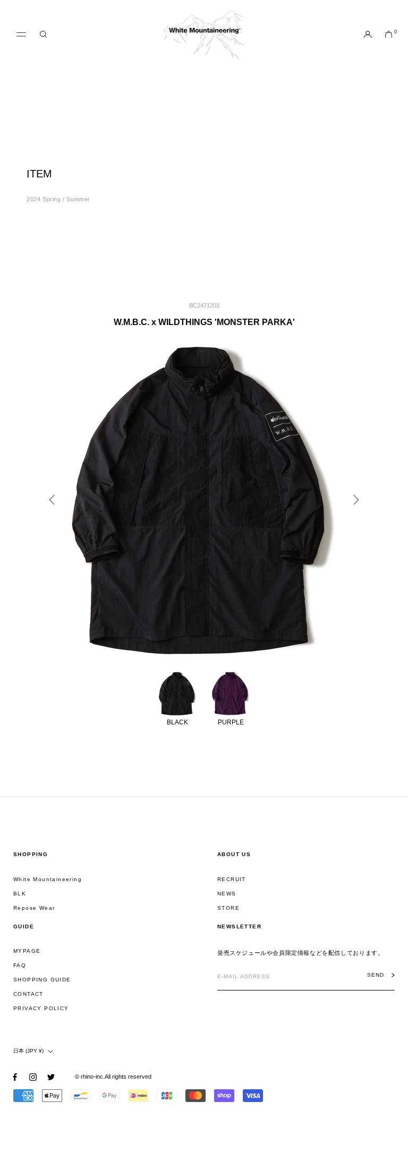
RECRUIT (231, 879)
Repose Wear (34, 908)
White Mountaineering (47, 879)
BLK (19, 893)
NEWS (226, 893)
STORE (228, 908)
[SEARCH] (43, 35)
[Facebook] (15, 1077)
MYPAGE (26, 951)
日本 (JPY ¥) (28, 1051)
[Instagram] (33, 1077)
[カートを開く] (388, 35)
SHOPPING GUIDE (42, 980)
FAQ (19, 965)
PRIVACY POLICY (41, 1008)
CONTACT (28, 994)
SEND (375, 975)
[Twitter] (51, 1077)
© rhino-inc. (90, 1076)
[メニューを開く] (21, 34)
